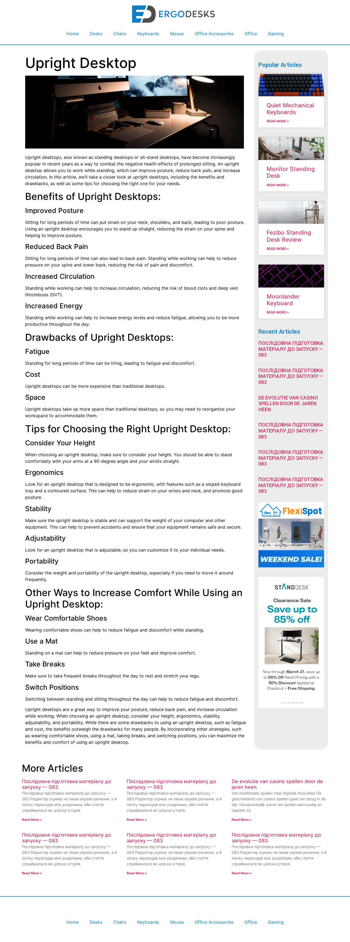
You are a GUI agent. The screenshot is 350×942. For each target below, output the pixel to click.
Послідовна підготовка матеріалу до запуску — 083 (290, 349)
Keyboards (148, 33)
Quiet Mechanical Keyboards (290, 108)
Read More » (278, 121)
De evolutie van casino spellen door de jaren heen (288, 403)
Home (72, 33)
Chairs (119, 33)
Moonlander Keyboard (283, 300)
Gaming (276, 33)
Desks (96, 33)
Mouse (177, 33)
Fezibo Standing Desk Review (289, 236)
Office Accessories (214, 33)
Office (250, 33)
